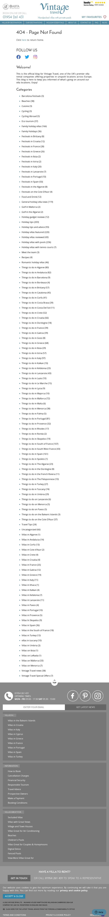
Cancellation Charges (18, 775)
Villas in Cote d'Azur (31, 549)
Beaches (26, 101)
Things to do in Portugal (34, 418)
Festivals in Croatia (31, 141)
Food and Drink (29, 196)
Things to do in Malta (32, 403)
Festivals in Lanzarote (32, 171)
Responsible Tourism (18, 784)
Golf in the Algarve (31, 212)
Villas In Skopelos (30, 620)
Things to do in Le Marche (34, 383)
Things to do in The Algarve (35, 464)
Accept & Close (14, 896)
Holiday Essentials (55, 23)
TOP (54, 682)
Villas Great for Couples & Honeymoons (28, 844)
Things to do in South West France (39, 448)
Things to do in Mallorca (34, 398)
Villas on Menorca (30, 665)
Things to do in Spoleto (33, 459)
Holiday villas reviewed (33, 237)
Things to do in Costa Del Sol (36, 307)
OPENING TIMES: (23, 696)
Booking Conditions (17, 802)
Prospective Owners (18, 793)
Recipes (25, 257)
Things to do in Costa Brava (35, 302)
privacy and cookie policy (73, 890)
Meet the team (29, 252)
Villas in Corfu (28, 544)
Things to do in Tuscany (33, 489)
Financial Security (16, 780)
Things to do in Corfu (32, 297)
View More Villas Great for (21, 858)
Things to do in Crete (32, 312)
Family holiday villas (31, 126)
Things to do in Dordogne (34, 322)
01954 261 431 (13, 17)
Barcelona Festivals (31, 96)
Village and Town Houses (20, 826)
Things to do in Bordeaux (34, 282)
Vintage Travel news (31, 670)
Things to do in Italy (31, 358)
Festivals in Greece (31, 151)
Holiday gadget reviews (33, 217)
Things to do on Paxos (33, 509)
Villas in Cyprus (15, 734)
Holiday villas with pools (34, 242)
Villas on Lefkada (30, 655)
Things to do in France (33, 327)
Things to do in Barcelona (34, 277)
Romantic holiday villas (33, 262)
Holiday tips (27, 222)
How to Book (14, 771)
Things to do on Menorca (34, 504)
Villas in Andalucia (31, 539)
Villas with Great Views (19, 821)
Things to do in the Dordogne (36, 469)
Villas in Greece (29, 574)
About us (72, 23)
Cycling (25, 111)
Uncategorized (29, 529)
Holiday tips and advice (33, 227)
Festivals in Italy (29, 166)
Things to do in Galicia (33, 332)
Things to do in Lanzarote (34, 373)
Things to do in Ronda (33, 433)
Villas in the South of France (35, 630)
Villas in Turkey (29, 635)
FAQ (96, 23)
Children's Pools (16, 839)
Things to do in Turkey (33, 484)
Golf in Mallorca (29, 206)
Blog (104, 23)
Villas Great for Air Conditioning (23, 830)
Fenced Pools (14, 853)
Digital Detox (14, 848)
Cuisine (25, 106)
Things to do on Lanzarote (35, 499)
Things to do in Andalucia (34, 272)
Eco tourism (28, 121)
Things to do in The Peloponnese (38, 479)
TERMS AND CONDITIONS (14, 915)
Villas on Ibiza (28, 650)
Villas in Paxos (29, 605)
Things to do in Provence (34, 423)
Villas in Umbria (29, 645)
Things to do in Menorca (34, 408)
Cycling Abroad (29, 116)
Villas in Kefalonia (30, 595)
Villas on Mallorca (30, 660)
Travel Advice (14, 789)
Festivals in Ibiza (30, 156)
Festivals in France (31, 146)
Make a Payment (16, 798)
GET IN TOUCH (19, 878)
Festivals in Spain (30, 181)
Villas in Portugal (30, 610)
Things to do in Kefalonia (34, 368)
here (24, 39)
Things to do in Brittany (33, 287)
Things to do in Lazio (32, 378)
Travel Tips (27, 524)
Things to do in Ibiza (32, 348)
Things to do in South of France (37, 443)
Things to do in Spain (32, 453)
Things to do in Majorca (33, 393)
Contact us (85, 23)
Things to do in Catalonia (34, 292)
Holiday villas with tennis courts (37, 247)
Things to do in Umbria (33, 494)
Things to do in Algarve (33, 267)
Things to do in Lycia (32, 388)
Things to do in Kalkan (33, 363)
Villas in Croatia (29, 559)
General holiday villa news (35, 201)
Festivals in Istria (30, 161)
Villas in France (29, 564)
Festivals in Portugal (32, 176)
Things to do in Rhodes (33, 428)
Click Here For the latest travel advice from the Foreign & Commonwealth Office (40, 909)
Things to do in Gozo (32, 338)
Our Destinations (34, 23)
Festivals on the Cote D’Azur (35, 191)
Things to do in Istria (32, 353)
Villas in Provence (30, 615)
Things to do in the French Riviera (38, 474)
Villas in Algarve (29, 534)
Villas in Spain (28, 625)
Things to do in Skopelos (34, 438)
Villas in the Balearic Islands (21, 720)
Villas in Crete (28, 554)
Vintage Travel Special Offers (36, 675)
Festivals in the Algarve (33, 186)
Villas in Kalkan (29, 590)
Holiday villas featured (33, 232)
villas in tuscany (29, 640)
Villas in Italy (28, 579)
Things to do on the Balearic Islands (39, 514)
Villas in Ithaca (29, 585)
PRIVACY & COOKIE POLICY (58, 915)
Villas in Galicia (29, 569)
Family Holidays (29, 131)
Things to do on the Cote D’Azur (37, 519)
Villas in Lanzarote (31, 600)
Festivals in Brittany (31, 136)
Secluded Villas (15, 817)
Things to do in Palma (32, 413)
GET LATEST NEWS (85, 707)
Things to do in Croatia (33, 317)
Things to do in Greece (33, 343)
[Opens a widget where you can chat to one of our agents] (99, 912)
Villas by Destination (12, 23)
